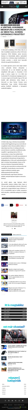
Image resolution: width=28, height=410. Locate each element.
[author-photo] (14, 218)
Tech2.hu (10, 407)
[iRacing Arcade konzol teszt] (4, 358)
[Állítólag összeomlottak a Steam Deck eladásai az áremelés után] (4, 258)
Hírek (2, 25)
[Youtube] (15, 228)
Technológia (5, 25)
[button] (2, 6)
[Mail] (12, 400)
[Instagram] (9, 400)
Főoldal (5, 404)
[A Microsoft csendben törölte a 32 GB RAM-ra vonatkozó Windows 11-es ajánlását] (4, 252)
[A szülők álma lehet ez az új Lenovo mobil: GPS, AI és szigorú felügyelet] (4, 283)
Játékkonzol (10, 25)
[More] (26, 205)
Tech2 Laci (4, 36)
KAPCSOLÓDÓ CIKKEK (6, 234)
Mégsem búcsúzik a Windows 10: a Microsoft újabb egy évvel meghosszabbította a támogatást (17, 289)
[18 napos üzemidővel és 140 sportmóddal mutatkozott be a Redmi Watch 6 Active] (4, 369)
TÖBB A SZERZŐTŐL (17, 234)
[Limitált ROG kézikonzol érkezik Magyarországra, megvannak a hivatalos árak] (4, 239)
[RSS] (15, 400)
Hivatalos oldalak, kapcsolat (19, 404)
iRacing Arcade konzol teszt (15, 356)
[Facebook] (5, 400)
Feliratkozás (23, 319)
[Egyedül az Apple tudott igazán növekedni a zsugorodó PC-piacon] (4, 271)
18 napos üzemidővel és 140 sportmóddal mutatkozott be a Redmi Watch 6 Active (16, 369)
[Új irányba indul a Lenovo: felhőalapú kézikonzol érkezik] (4, 264)
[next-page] (4, 294)
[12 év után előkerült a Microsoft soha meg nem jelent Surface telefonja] (4, 246)
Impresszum (10, 404)
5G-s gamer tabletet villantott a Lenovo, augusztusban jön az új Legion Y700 (16, 277)
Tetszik (24, 308)
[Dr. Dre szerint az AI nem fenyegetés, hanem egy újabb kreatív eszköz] (14, 336)
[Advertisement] (14, 106)
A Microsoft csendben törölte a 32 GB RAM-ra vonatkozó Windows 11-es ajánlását (17, 252)
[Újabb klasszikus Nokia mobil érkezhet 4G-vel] (4, 364)
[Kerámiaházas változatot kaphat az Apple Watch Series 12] (4, 353)
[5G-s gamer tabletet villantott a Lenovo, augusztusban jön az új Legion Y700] (4, 277)
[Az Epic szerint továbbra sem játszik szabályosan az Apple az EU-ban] (4, 347)
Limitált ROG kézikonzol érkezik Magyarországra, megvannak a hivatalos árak (16, 239)
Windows (18, 25)
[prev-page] (2, 294)
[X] (13, 228)
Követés (24, 311)
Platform (14, 25)
